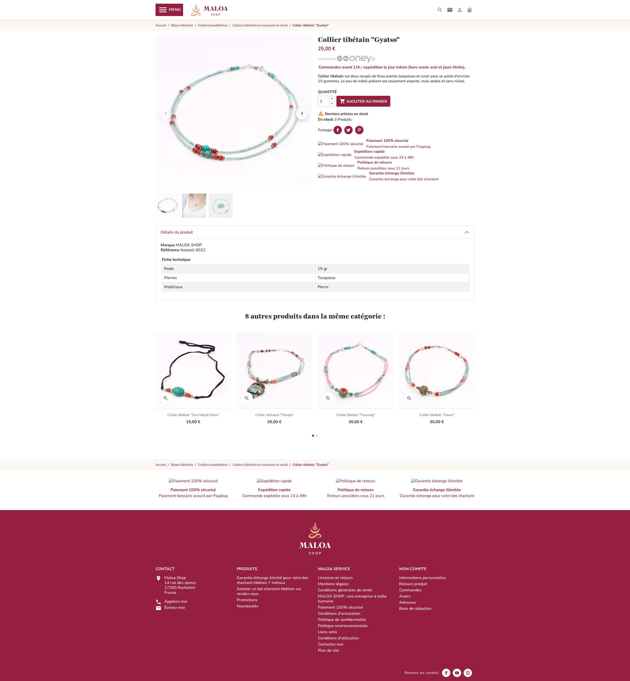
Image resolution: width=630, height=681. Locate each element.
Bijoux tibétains (182, 465)
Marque (168, 245)
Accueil (161, 465)
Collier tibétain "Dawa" (436, 415)
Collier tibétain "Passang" (355, 415)
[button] (396, 143)
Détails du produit (177, 232)
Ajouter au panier (363, 101)
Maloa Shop (209, 10)
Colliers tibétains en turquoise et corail (260, 465)
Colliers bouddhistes (213, 465)
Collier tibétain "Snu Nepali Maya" (193, 415)
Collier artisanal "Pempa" (274, 415)
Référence (170, 250)
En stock (325, 119)
